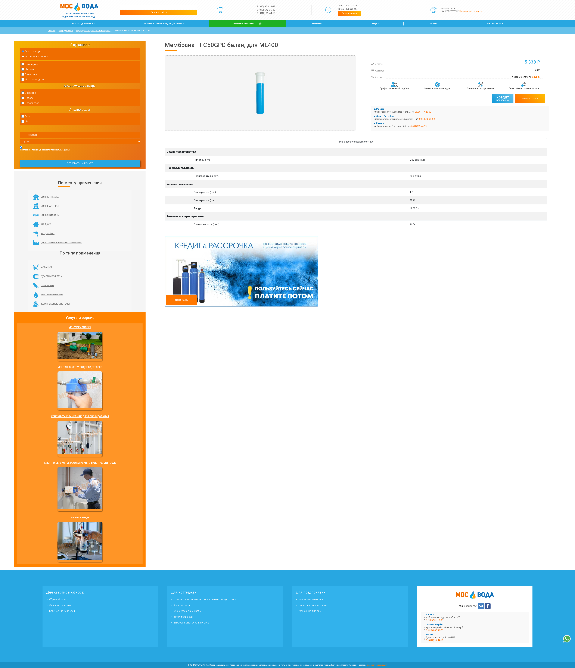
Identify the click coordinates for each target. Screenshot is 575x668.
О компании (494, 23)
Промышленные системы (313, 605)
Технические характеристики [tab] (356, 141)
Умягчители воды (183, 616)
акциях (536, 77)
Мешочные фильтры (310, 611)
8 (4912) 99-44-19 (266, 13)
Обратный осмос (58, 599)
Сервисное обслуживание (480, 88)
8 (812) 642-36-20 (266, 10)
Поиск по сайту (159, 12)
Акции (375, 23)
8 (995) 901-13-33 (266, 6)
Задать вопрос (349, 13)
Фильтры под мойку (60, 605)
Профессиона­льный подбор (394, 88)
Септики (316, 23)
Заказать (181, 300)
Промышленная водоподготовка (163, 23)
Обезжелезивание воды (187, 611)
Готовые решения (243, 23)
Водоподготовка (82, 23)
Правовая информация (376, 665)
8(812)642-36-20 (427, 119)
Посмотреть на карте (470, 11)
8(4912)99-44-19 (418, 126)
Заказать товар (529, 98)
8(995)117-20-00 (423, 112)
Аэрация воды (182, 605)
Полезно (433, 23)
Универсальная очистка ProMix (191, 622)
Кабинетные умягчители (62, 611)
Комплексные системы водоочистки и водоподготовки (205, 599)
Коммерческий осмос (311, 599)
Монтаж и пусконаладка (437, 88)
